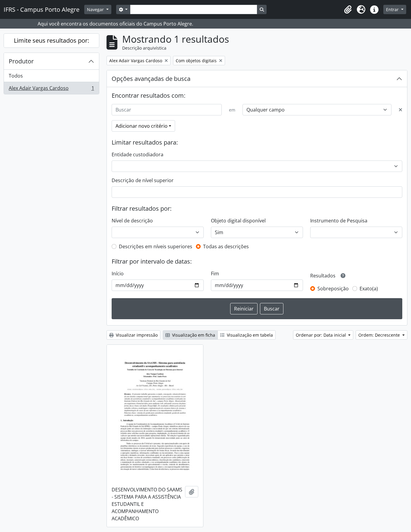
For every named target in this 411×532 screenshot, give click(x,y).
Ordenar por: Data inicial (321, 335)
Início (118, 273)
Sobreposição (333, 288)
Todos (16, 75)
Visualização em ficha (193, 335)
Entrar (393, 9)
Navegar (96, 9)
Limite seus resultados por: (51, 40)
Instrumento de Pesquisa (338, 220)
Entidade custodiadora (137, 154)
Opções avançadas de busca (151, 79)
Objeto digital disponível (238, 220)
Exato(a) (369, 288)
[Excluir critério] (400, 109)
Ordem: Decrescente (379, 335)
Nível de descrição (132, 220)
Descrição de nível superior (143, 180)
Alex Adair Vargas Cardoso (51, 89)
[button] (347, 9)
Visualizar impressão (136, 335)
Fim (215, 273)
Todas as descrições (226, 246)
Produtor (21, 61)
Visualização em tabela (249, 335)
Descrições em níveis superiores (155, 246)
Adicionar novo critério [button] (142, 126)
